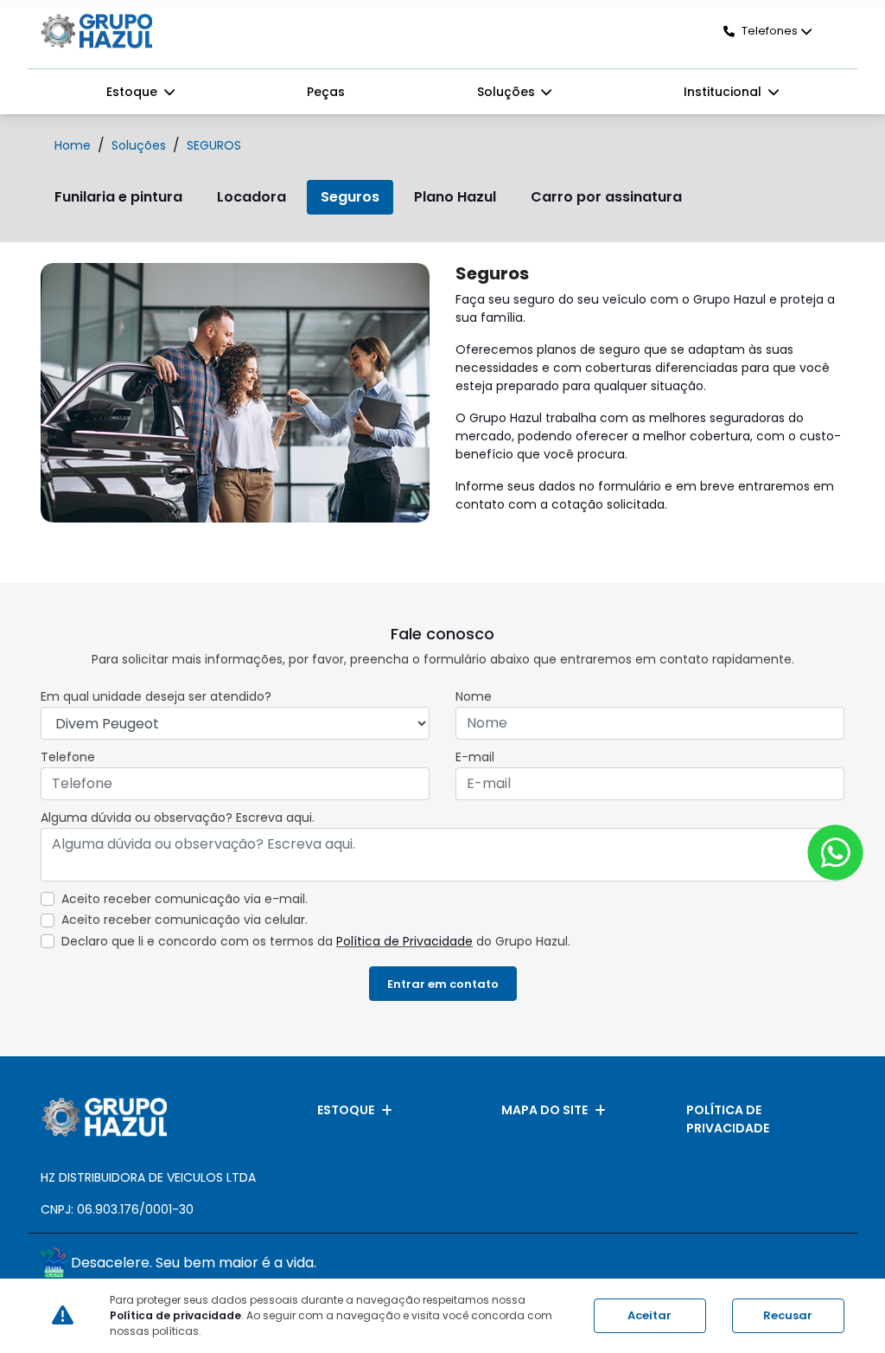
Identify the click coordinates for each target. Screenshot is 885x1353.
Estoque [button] (133, 91)
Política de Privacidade (404, 941)
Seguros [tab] (350, 197)
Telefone (68, 757)
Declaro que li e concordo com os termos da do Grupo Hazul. (315, 941)
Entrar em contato (443, 984)
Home (72, 145)
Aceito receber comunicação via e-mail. (184, 898)
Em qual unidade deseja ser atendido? (156, 696)
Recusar (787, 1315)
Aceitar (649, 1315)
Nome (473, 696)
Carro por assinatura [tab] (606, 197)
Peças (326, 91)
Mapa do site (544, 1110)
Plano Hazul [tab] (455, 197)
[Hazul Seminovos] (96, 31)
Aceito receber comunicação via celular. (184, 919)
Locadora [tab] (251, 197)
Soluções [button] (507, 91)
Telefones (770, 30)
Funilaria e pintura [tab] (118, 197)
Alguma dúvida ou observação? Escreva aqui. (178, 817)
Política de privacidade (727, 1119)
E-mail (474, 757)
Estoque (345, 1110)
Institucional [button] (724, 91)
